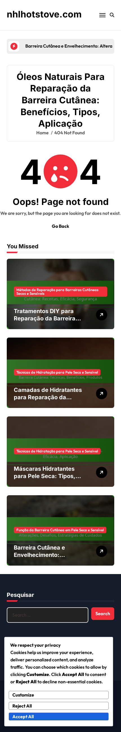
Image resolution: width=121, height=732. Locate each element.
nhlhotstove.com (44, 14)
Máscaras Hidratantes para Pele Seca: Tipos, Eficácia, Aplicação (44, 476)
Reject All (22, 706)
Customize (23, 695)
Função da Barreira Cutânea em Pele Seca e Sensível (60, 530)
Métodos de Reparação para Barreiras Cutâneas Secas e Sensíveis (57, 291)
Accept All (23, 716)
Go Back (60, 226)
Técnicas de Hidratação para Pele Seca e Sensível (57, 372)
